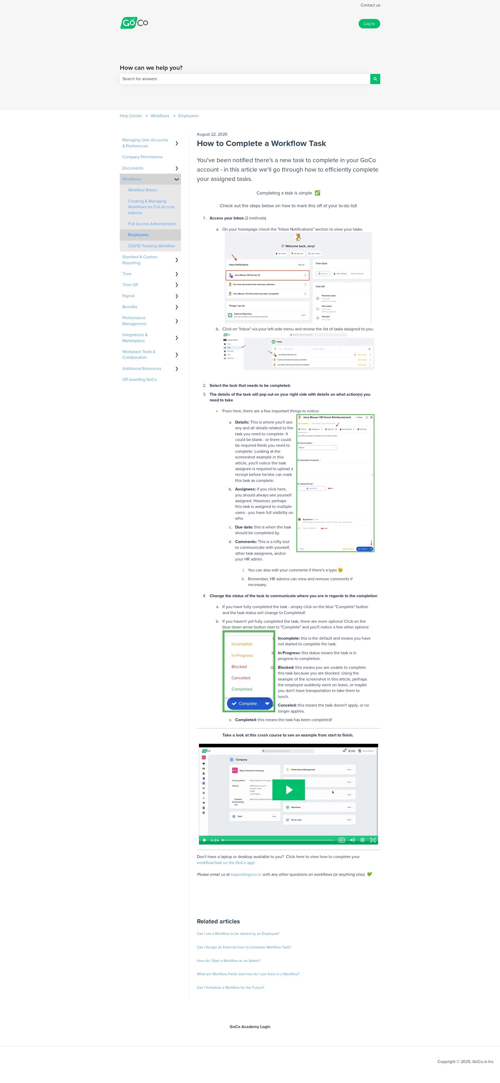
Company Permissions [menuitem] (142, 157)
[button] (177, 140)
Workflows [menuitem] (131, 179)
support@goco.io (245, 874)
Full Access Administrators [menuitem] (152, 224)
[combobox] (245, 79)
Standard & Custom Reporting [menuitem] (139, 260)
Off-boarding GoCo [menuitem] (139, 379)
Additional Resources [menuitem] (141, 369)
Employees (188, 116)
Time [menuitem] (127, 274)
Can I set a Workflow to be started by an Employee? (238, 934)
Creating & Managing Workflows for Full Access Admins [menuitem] (151, 207)
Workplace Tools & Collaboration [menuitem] (138, 355)
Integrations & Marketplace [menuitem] (135, 338)
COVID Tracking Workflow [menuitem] (151, 246)
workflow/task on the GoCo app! (226, 863)
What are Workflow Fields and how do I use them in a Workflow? (248, 974)
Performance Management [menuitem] (134, 321)
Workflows (160, 116)
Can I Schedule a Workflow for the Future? (230, 988)
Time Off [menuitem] (130, 285)
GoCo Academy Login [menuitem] (250, 1027)
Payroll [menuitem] (128, 296)
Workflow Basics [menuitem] (142, 190)
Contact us (370, 5)
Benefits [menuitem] (129, 307)
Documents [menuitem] (132, 168)
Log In (369, 24)
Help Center (131, 116)
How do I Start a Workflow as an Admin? (228, 961)
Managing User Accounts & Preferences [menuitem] (145, 143)
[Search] (375, 79)
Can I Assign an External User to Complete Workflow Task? (244, 947)
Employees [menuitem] (138, 235)
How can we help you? (151, 68)
